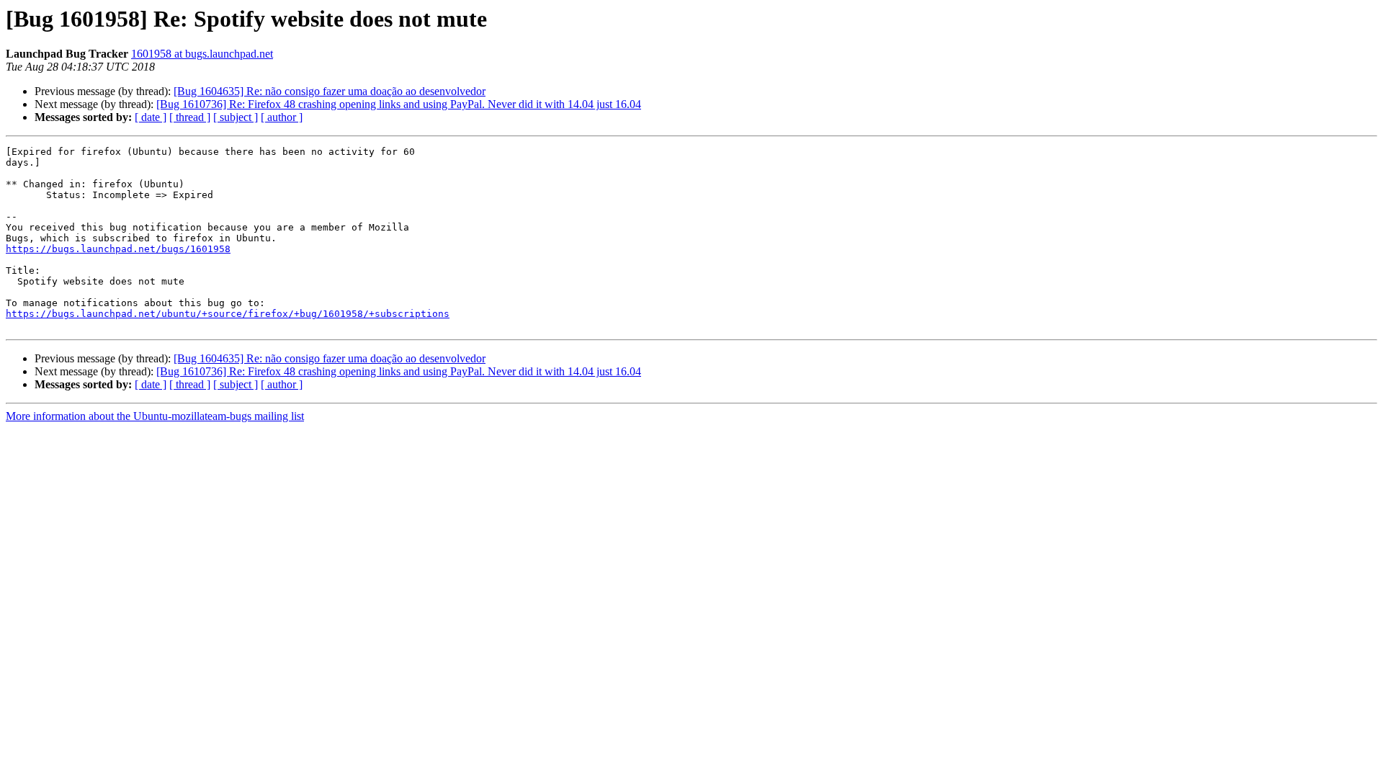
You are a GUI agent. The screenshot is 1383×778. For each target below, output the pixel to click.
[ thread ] (189, 117)
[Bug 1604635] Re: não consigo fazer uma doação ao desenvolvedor (329, 91)
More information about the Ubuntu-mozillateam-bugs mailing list (155, 416)
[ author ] (282, 117)
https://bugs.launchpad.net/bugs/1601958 (118, 248)
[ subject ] (235, 117)
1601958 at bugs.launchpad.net (202, 54)
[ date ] (150, 117)
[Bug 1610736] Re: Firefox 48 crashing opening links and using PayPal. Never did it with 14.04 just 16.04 (398, 104)
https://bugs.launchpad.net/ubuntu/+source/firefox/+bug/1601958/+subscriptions (227, 313)
